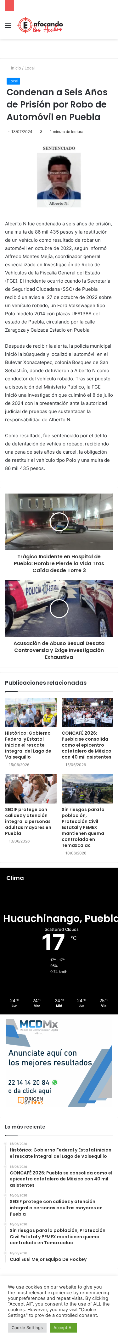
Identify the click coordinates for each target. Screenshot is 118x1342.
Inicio (15, 67)
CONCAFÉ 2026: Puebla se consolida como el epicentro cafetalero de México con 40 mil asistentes (86, 745)
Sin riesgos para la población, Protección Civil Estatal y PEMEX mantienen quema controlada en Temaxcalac (83, 827)
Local (30, 67)
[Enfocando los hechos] (40, 25)
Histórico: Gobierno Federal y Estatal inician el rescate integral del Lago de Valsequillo (28, 745)
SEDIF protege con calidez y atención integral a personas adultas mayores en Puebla (28, 821)
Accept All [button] (63, 1327)
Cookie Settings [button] (27, 1327)
